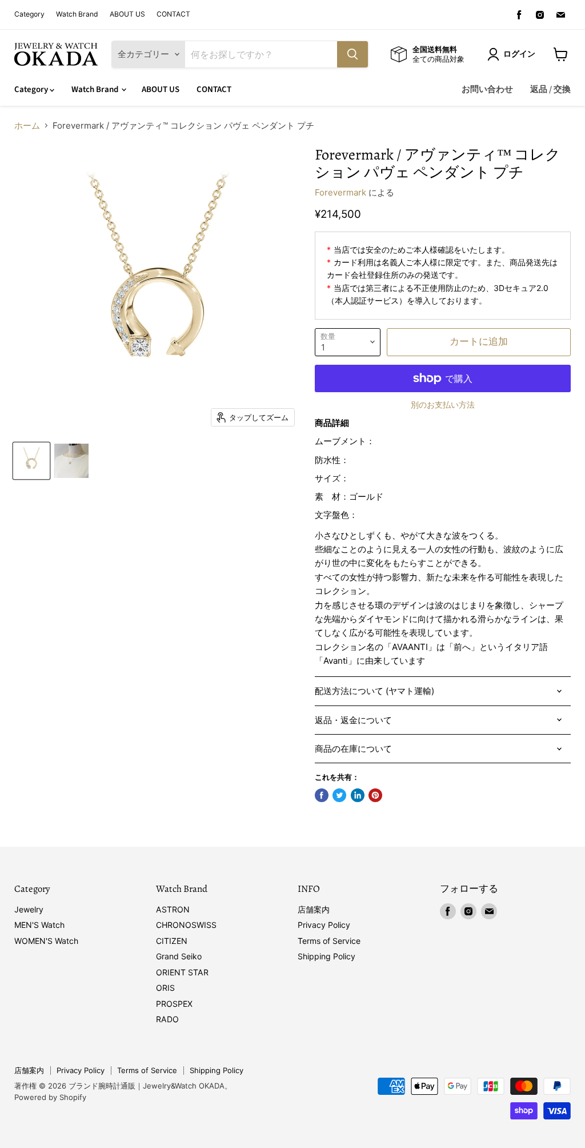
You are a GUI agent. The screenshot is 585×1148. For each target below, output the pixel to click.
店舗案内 (314, 909)
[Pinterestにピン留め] (375, 795)
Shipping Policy (326, 956)
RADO (167, 1019)
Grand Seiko (179, 956)
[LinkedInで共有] (357, 795)
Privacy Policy (324, 925)
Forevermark (340, 192)
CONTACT (173, 14)
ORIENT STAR (182, 972)
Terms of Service (329, 941)
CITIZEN (171, 941)
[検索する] (352, 54)
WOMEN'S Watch (46, 941)
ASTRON (173, 909)
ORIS (165, 987)
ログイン (519, 54)
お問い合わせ (487, 89)
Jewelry (28, 909)
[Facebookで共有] (321, 795)
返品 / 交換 (550, 89)
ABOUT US (127, 14)
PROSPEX (174, 1004)
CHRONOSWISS (186, 925)
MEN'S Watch (39, 925)
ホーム (27, 125)
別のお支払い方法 (443, 404)
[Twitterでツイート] (339, 795)
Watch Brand (77, 14)
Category (29, 14)
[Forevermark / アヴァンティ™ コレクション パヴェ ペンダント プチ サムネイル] (31, 461)
